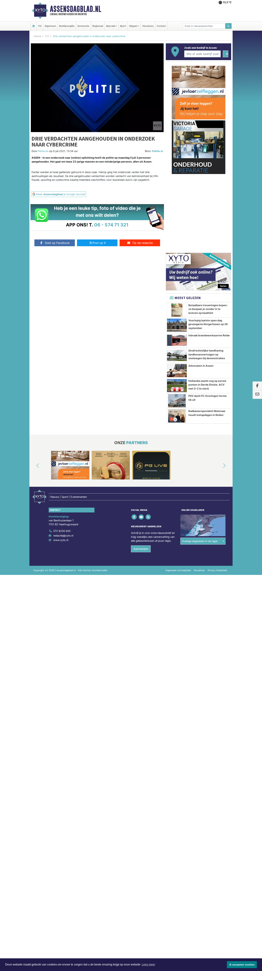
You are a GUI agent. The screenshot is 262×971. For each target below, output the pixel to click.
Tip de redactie (142, 243)
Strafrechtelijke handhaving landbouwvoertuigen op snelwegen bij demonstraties (206, 354)
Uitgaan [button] (133, 26)
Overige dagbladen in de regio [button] (200, 541)
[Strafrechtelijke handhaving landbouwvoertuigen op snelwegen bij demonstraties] (177, 355)
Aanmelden (140, 549)
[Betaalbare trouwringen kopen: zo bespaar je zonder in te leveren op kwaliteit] (177, 310)
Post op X (99, 243)
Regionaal (97, 26)
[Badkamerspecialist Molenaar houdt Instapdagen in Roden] (177, 416)
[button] (33, 466)
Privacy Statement (217, 570)
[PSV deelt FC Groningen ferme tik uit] (177, 401)
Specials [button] (110, 26)
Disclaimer (199, 570)
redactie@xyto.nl (63, 535)
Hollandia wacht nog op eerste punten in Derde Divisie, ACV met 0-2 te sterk (207, 384)
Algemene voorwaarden (178, 570)
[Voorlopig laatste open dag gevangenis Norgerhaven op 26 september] (177, 325)
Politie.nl (157, 151)
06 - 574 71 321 (111, 224)
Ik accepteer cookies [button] (242, 964)
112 (40, 26)
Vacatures (148, 26)
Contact (161, 26)
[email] (257, 394)
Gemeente (83, 26)
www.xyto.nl (60, 540)
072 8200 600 (62, 530)
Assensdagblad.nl (75, 9)
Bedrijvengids (66, 26)
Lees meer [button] (148, 964)
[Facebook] (134, 517)
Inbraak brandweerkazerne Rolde (209, 335)
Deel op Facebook (57, 243)
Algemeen (50, 26)
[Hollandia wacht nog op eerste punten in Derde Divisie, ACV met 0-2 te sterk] (177, 386)
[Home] (33, 26)
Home (37, 36)
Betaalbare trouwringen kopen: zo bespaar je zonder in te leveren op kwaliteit (207, 309)
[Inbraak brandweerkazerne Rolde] (177, 340)
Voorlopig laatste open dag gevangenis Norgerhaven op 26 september (208, 324)
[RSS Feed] (148, 517)
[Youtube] (141, 517)
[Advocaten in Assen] (177, 370)
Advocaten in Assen (201, 365)
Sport (123, 26)
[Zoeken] (228, 26)
